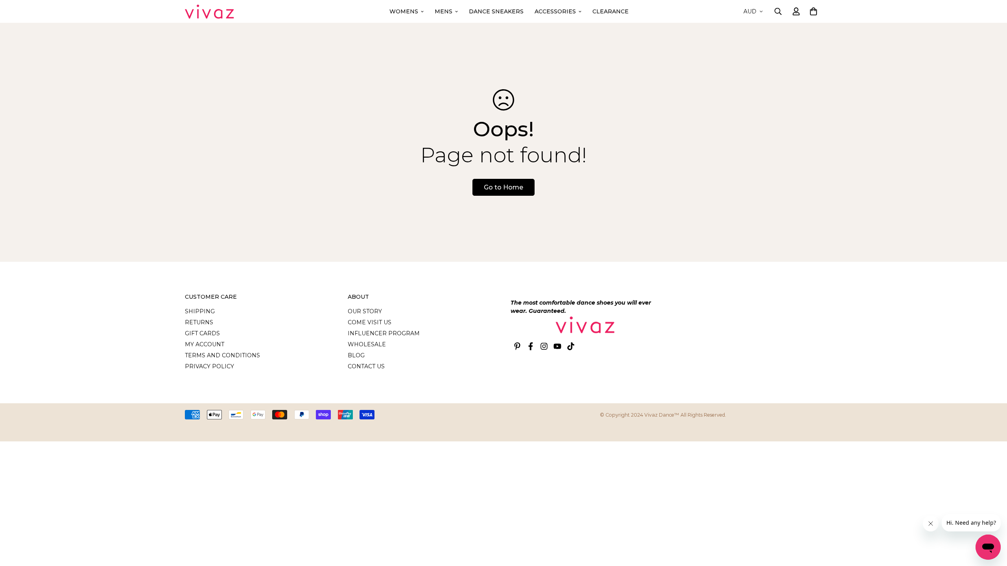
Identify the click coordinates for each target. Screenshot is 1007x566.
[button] (812, 11)
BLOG (356, 355)
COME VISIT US (369, 322)
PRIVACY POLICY (209, 366)
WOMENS (403, 11)
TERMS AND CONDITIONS (222, 355)
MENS (443, 11)
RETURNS (199, 322)
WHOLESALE (367, 344)
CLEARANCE (610, 11)
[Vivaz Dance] (209, 11)
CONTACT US (366, 366)
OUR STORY (365, 311)
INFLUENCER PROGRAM (384, 333)
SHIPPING (200, 311)
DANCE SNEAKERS (496, 11)
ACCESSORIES (555, 11)
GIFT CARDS (202, 333)
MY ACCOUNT (204, 344)
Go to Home (503, 187)
